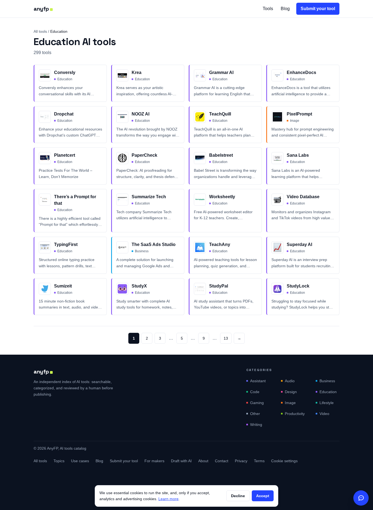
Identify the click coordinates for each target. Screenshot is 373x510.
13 (226, 338)
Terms (259, 461)
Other (255, 413)
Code (254, 392)
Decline (238, 496)
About (203, 461)
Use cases (80, 461)
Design (291, 392)
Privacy (241, 461)
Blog (285, 8)
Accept (262, 496)
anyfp (41, 8)
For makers (154, 461)
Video (324, 413)
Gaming (257, 403)
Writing (256, 424)
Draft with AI (181, 461)
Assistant (258, 381)
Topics (59, 461)
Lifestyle (326, 403)
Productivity (295, 413)
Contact (221, 461)
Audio (290, 381)
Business (327, 381)
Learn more (168, 499)
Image (290, 403)
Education (328, 392)
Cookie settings (284, 461)
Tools (268, 8)
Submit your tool (318, 8)
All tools (40, 31)
